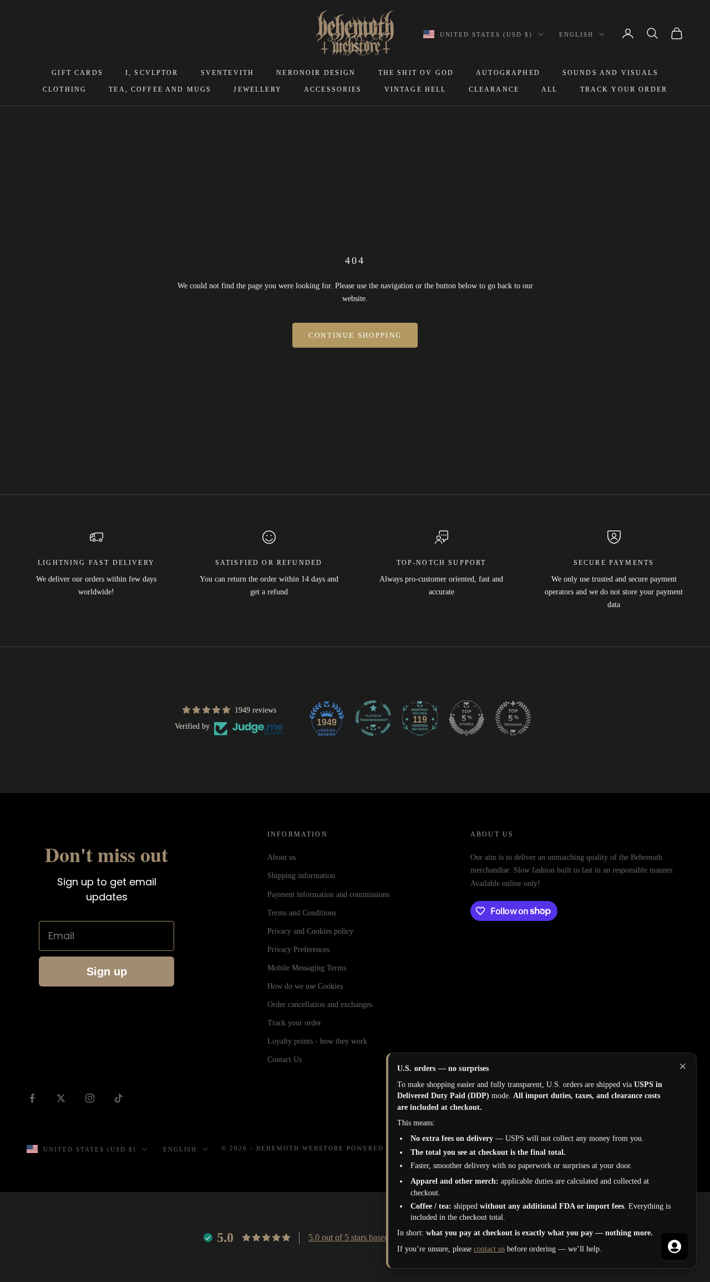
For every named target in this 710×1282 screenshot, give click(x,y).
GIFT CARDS (77, 73)
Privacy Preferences (298, 949)
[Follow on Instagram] (89, 1098)
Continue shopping (355, 335)
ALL (549, 89)
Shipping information (301, 876)
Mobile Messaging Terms (306, 968)
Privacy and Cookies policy (310, 931)
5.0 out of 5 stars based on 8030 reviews (378, 1237)
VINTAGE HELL (415, 89)
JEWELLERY (257, 89)
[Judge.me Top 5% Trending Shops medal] (513, 718)
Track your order (294, 1023)
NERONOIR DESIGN (316, 73)
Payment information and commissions (328, 894)
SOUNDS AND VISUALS (610, 73)
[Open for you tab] (674, 1246)
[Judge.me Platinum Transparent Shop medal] (373, 718)
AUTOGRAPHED (508, 73)
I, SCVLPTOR (152, 73)
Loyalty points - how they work (317, 1041)
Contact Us (284, 1059)
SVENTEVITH (228, 73)
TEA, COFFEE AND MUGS (160, 89)
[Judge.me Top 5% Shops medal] (466, 718)
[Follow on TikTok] (118, 1098)
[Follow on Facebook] (32, 1098)
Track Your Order (624, 89)
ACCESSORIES (333, 89)
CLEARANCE (494, 89)
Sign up (107, 971)
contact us (489, 1249)
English (576, 34)
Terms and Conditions (301, 913)
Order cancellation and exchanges (319, 1004)
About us (281, 857)
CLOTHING (65, 89)
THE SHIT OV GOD (416, 73)
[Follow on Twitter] (61, 1098)
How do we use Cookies (305, 986)
